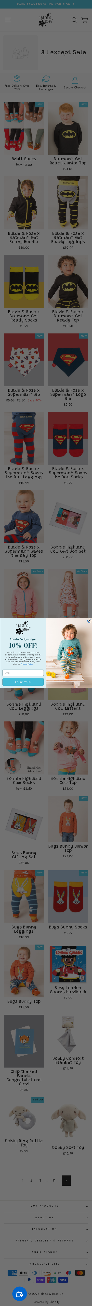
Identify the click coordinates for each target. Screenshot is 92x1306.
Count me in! (23, 682)
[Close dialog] (89, 621)
